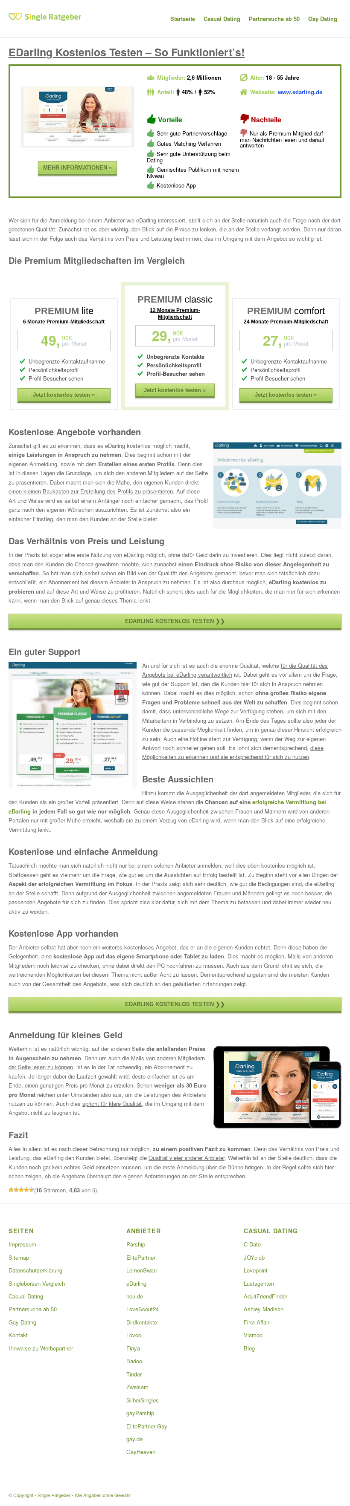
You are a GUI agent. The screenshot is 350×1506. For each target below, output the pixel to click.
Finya (133, 1348)
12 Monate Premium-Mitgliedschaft (175, 313)
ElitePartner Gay (146, 1426)
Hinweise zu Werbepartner (41, 1348)
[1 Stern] (11, 1189)
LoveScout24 (142, 1309)
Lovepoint (256, 1270)
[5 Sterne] (31, 1189)
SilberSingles (142, 1400)
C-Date (252, 1244)
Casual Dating (26, 1296)
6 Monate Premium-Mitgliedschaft (64, 322)
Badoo (134, 1361)
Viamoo (253, 1335)
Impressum (22, 1244)
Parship (135, 1244)
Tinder (134, 1374)
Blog (249, 1348)
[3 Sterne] (21, 1189)
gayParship (140, 1413)
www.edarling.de (300, 92)
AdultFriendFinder (265, 1296)
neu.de (134, 1296)
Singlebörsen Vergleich (37, 1283)
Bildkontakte (141, 1322)
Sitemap (19, 1257)
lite (64, 311)
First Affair (256, 1322)
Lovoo (133, 1335)
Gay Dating (22, 1322)
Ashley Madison (263, 1309)
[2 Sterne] (16, 1189)
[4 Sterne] (26, 1189)
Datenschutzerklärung (35, 1270)
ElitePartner (140, 1257)
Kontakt (18, 1335)
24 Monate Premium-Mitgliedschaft (286, 322)
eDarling (136, 1283)
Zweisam (137, 1387)
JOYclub (254, 1257)
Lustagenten (259, 1283)
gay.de (134, 1439)
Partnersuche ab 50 (33, 1309)
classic (175, 299)
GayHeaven (140, 1452)
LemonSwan (141, 1270)
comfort (286, 311)
